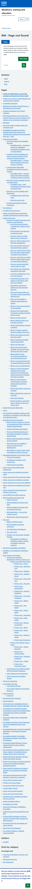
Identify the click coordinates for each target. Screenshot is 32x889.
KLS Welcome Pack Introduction (13, 420)
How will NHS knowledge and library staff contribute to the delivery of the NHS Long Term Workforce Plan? (16, 415)
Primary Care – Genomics (22, 584)
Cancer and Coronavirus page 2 (13, 791)
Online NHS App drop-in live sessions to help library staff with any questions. (19, 281)
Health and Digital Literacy (11, 801)
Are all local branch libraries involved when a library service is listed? (20, 226)
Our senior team (12, 532)
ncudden (6, 842)
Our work (6, 520)
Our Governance (8, 862)
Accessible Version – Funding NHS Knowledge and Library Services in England (20, 162)
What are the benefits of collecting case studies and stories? (19, 301)
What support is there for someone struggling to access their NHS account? (19, 356)
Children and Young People (11, 783)
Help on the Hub (12, 500)
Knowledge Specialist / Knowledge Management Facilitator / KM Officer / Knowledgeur (15, 738)
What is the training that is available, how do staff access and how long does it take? (20, 349)
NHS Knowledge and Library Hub (13, 498)
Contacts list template (14, 457)
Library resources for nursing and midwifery (16, 483)
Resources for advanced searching (17, 517)
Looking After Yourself (10, 788)
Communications (8, 693)
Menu (22, 19)
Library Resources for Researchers (17, 673)
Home (5, 410)
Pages (6, 79)
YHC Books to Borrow (14, 686)
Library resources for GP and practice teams (16, 477)
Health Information (9, 218)
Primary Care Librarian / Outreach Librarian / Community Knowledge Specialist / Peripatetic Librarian (17, 764)
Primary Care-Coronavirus (22, 640)
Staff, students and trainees (11, 555)
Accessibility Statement (10, 103)
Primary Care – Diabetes (21, 571)
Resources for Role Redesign (12, 828)
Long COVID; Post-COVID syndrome (14, 495)
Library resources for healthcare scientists (16, 480)
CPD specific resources (10, 859)
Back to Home (7, 28)
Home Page (23, 59)
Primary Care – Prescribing (22, 615)
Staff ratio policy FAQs (17, 200)
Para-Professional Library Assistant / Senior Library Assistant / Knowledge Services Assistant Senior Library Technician (16, 752)
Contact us (10, 695)
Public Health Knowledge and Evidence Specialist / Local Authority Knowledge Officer (15, 770)
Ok (28, 885)
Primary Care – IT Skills (21, 661)
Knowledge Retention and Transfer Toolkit (16, 455)
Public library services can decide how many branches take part (19, 287)
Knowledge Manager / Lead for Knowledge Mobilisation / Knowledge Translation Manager (17, 731)
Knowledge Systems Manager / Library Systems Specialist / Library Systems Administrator (15, 745)
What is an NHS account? (18, 318)
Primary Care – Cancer (21, 564)
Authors (6, 81)
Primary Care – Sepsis (20, 627)
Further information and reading (17, 429)
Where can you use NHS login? (20, 366)
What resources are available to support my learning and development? (17, 445)
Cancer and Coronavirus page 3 (13, 794)
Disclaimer (6, 123)
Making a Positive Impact (15, 522)
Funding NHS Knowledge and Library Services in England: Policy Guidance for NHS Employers (15, 819)
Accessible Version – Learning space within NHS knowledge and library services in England (20, 176)
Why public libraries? (17, 398)
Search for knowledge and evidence (14, 548)
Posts (5, 84)
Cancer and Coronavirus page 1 (13, 780)
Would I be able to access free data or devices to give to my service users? (20, 403)
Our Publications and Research (16, 529)
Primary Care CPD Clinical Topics (21, 562)
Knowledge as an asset (10, 804)
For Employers (7, 208)
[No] (30, 870)
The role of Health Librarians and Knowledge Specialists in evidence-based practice (18, 434)
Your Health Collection (10, 684)
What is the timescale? (18, 344)
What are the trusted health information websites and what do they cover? (20, 313)
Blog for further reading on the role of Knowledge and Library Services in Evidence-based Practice (18, 424)
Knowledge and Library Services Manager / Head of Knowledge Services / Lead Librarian (16, 724)
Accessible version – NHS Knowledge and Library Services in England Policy (21, 187)
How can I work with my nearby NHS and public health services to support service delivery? (21, 252)
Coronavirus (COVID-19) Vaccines (13, 785)
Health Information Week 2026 (13, 408)
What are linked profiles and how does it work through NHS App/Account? (20, 294)
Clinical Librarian (8, 701)
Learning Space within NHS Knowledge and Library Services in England (17, 169)
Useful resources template (15, 465)
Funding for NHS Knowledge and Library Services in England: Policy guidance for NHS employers (17, 156)
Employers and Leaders (10, 139)
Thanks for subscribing (10, 681)
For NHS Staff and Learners (11, 210)
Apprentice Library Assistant (12, 698)
